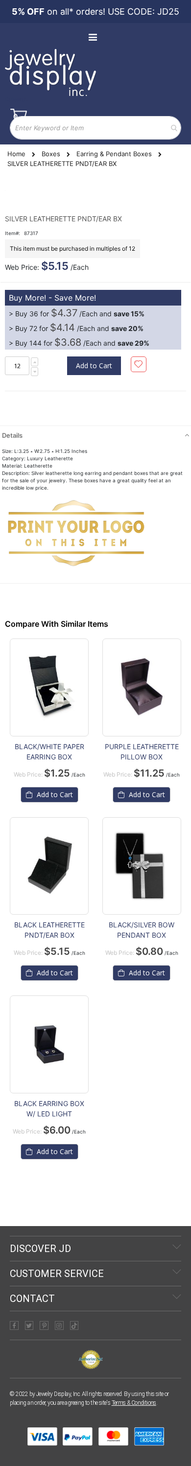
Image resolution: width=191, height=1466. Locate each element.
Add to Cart (54, 794)
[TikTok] (74, 1325)
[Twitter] (29, 1325)
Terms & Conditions (134, 1402)
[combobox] (95, 128)
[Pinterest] (44, 1325)
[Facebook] (14, 1325)
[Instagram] (59, 1325)
